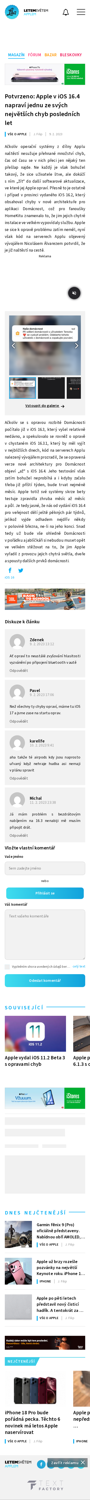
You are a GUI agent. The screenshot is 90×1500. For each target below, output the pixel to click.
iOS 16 (9, 577)
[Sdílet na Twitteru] (21, 571)
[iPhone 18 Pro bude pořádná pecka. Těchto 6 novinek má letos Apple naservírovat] (35, 1389)
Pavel (35, 691)
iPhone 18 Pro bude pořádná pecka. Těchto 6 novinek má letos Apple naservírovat (32, 1422)
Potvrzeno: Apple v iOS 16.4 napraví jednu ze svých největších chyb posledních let (42, 109)
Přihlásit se (45, 893)
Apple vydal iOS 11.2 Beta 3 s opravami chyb (35, 1061)
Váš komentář (16, 904)
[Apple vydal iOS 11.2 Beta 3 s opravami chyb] (35, 1034)
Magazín (16, 55)
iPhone (45, 1281)
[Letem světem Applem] (26, 12)
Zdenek (37, 640)
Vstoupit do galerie (42, 405)
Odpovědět (19, 670)
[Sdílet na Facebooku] (10, 571)
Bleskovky (71, 55)
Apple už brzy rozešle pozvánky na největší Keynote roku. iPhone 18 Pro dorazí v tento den (60, 1267)
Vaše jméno (14, 856)
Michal (36, 798)
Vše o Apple (17, 134)
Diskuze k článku (22, 621)
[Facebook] (41, 1464)
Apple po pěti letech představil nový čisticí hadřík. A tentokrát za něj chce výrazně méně (61, 1304)
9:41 (42, 745)
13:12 (42, 644)
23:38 (43, 802)
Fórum (34, 55)
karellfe (37, 741)
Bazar (51, 55)
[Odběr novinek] (65, 13)
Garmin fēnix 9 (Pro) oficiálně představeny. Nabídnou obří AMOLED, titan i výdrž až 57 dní (59, 1230)
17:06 (42, 694)
